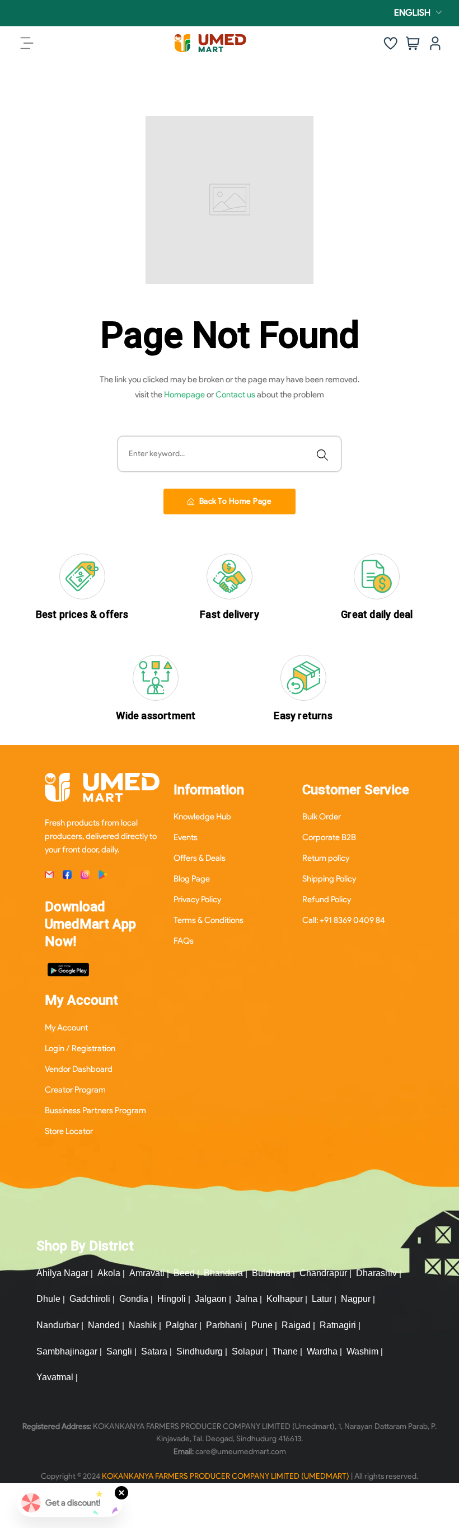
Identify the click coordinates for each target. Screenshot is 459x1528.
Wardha (322, 1351)
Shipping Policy (329, 879)
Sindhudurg (199, 1351)
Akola (108, 1273)
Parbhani (224, 1325)
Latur (322, 1299)
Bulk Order (321, 817)
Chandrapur (323, 1273)
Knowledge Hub (202, 817)
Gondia (133, 1299)
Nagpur (356, 1299)
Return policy (325, 858)
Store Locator (69, 1131)
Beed (184, 1273)
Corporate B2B (329, 837)
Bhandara (223, 1273)
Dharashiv (376, 1273)
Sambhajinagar (66, 1351)
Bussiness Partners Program (95, 1110)
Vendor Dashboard (79, 1069)
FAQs (184, 941)
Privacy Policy (197, 899)
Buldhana (271, 1273)
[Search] (322, 454)
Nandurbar (57, 1325)
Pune (262, 1325)
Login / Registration (80, 1048)
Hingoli (171, 1299)
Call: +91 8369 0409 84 (343, 920)
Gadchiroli (89, 1299)
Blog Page (192, 879)
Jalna (246, 1299)
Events (186, 837)
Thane (285, 1351)
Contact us (236, 395)
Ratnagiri (338, 1325)
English (412, 12)
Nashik (143, 1325)
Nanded (104, 1325)
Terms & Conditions (208, 920)
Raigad (296, 1325)
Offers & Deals (200, 858)
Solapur (247, 1351)
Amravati (147, 1273)
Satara (154, 1351)
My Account (66, 1028)
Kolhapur (284, 1299)
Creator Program (75, 1090)
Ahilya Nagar (62, 1273)
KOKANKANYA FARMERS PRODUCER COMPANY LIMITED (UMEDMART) (225, 1476)
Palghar (181, 1325)
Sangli (119, 1351)
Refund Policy (326, 899)
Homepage (185, 395)
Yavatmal (54, 1377)
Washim (362, 1351)
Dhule (48, 1299)
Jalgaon (211, 1299)
